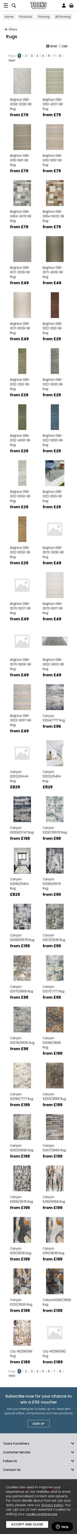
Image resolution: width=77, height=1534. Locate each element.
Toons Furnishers (38, 5)
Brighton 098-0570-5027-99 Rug (20, 608)
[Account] (64, 5)
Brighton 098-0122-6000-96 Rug (20, 496)
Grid (53, 46)
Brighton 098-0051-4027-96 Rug (53, 104)
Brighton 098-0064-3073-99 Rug (20, 216)
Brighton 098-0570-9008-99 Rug (20, 664)
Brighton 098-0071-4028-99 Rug (53, 272)
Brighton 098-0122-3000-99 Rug (53, 384)
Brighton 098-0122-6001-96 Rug (53, 496)
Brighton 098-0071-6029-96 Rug (20, 328)
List (65, 46)
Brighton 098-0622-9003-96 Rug (53, 664)
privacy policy (52, 1505)
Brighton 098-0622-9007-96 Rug (20, 720)
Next (12, 60)
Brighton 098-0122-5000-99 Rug (53, 440)
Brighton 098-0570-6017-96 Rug (53, 608)
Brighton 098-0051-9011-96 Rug (20, 160)
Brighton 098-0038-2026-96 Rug (21, 104)
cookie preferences (41, 1514)
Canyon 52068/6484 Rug (19, 883)
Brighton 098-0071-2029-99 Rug (20, 272)
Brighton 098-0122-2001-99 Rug (20, 384)
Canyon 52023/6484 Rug (52, 776)
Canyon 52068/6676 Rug (52, 883)
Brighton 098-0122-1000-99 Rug (53, 328)
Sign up (38, 1424)
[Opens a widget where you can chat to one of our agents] (62, 1527)
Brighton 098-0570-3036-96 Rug (53, 552)
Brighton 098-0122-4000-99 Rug (20, 440)
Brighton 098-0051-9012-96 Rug (53, 160)
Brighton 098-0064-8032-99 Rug (53, 216)
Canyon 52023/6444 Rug (19, 776)
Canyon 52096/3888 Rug (52, 1042)
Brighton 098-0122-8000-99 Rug (20, 552)
